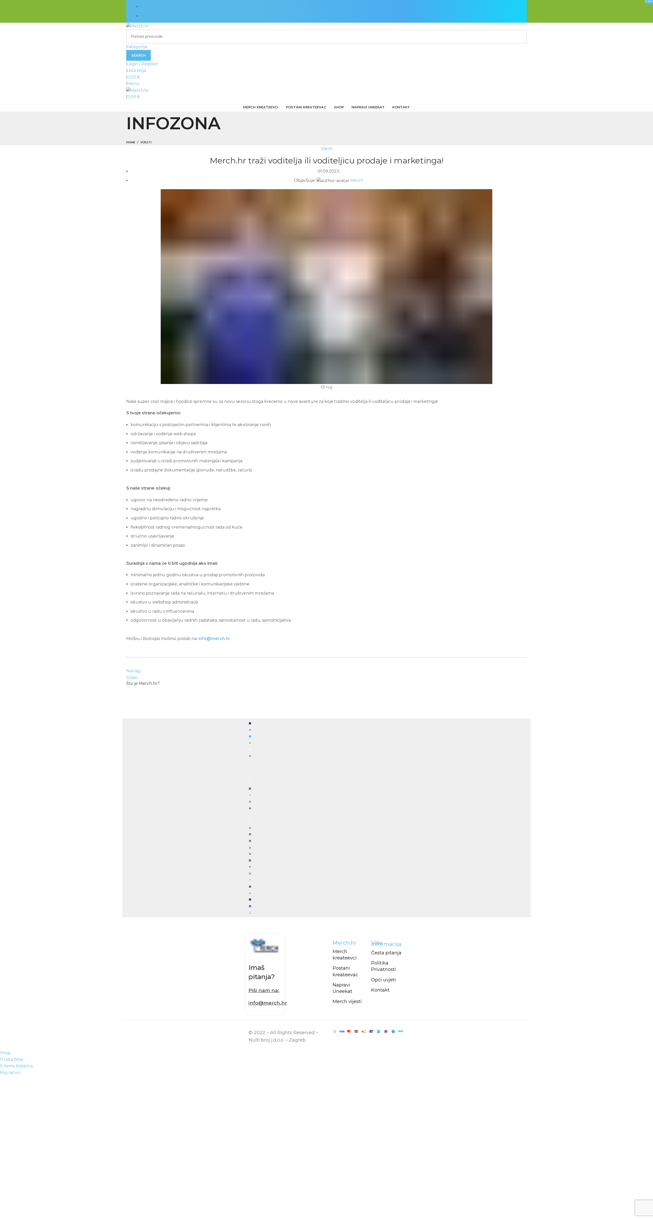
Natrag (133, 671)
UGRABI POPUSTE (160, 16)
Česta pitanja (386, 953)
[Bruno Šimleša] (326, 818)
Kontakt (380, 990)
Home (130, 142)
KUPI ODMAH (155, 6)
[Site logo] (137, 25)
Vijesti (146, 142)
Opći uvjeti (383, 980)
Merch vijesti (347, 1001)
